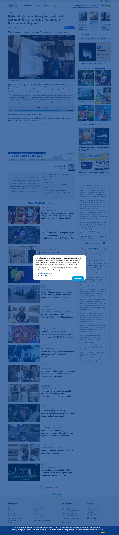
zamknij (103, 532)
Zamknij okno (78, 279)
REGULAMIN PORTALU (45, 273)
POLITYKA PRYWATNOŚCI (45, 275)
